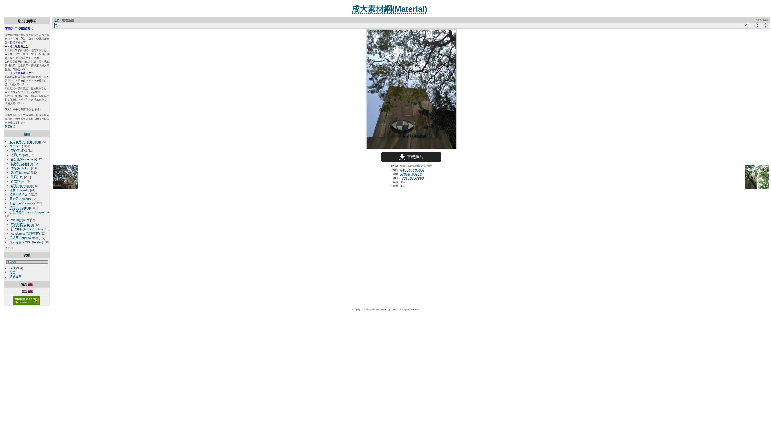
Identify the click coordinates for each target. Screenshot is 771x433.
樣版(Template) (19, 190)
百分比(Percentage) (24, 159)
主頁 (57, 20)
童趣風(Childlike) (22, 163)
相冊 (27, 134)
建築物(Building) (20, 207)
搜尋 (12, 272)
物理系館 (417, 173)
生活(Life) (17, 177)
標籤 (12, 268)
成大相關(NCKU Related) (26, 242)
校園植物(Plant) (19, 194)
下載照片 (414, 157)
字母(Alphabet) (20, 168)
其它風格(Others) (22, 224)
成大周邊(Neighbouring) (25, 141)
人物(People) (19, 155)
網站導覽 (15, 277)
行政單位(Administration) (27, 229)
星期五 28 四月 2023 (412, 169)
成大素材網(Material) (389, 9)
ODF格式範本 (20, 220)
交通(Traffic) (19, 150)
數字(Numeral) (20, 172)
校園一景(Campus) (22, 203)
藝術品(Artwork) (20, 199)
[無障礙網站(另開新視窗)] (26, 304)
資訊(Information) (22, 185)
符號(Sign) (18, 181)
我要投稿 (10, 126)
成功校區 (405, 173)
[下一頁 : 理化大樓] (757, 177)
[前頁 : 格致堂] (65, 177)
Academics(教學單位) (25, 233)
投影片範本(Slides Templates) (29, 212)
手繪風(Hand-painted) (23, 238)
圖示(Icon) (16, 146)
